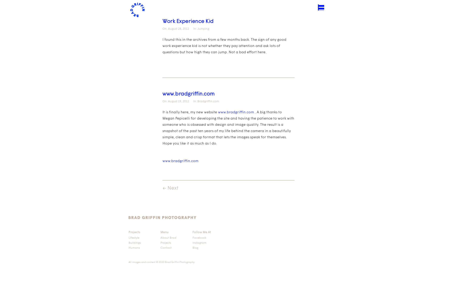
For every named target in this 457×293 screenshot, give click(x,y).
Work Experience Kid (188, 21)
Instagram (199, 243)
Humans (134, 248)
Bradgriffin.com (208, 101)
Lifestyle (134, 238)
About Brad (168, 238)
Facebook (199, 238)
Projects (165, 243)
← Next (170, 188)
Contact (166, 248)
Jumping (203, 29)
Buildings (135, 243)
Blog (195, 248)
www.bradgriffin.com (188, 94)
